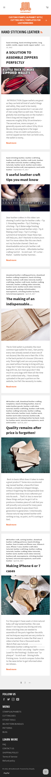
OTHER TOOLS (8, 719)
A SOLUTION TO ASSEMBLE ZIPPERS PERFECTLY (22, 57)
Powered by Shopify (27, 769)
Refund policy (8, 760)
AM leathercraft (14, 769)
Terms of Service (9, 756)
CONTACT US (8, 748)
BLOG (4, 732)
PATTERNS (7, 728)
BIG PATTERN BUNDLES (13, 724)
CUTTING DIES (9, 715)
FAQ (4, 744)
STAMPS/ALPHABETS (11, 711)
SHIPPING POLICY (10, 752)
